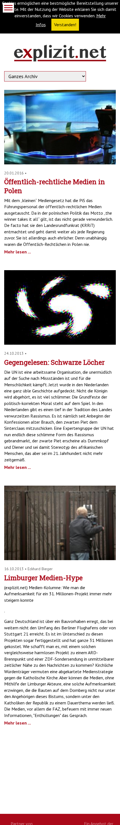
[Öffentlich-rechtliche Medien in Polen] (60, 163)
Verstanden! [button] (65, 24)
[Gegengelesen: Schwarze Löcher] (60, 343)
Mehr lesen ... (17, 252)
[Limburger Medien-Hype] (60, 558)
